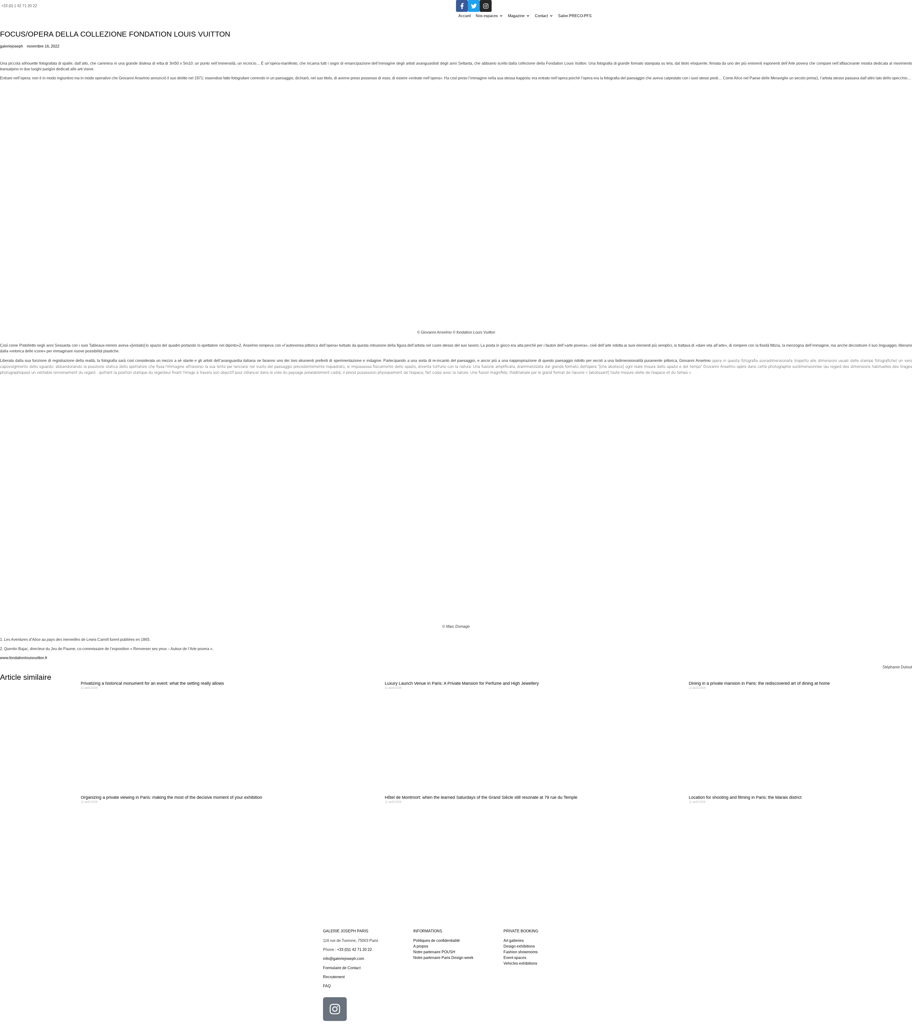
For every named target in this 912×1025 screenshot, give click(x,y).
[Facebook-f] (462, 6)
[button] (489, 16)
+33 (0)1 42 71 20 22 (354, 950)
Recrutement (334, 977)
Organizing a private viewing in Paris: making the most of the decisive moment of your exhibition (171, 797)
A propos (420, 946)
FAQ (327, 986)
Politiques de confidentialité (436, 941)
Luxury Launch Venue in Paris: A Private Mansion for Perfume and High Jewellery (462, 683)
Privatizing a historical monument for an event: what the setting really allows (152, 683)
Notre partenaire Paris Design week (443, 958)
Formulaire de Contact (342, 968)
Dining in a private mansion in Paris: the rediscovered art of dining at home (759, 683)
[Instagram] (486, 6)
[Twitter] (474, 6)
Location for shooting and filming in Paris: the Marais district (745, 797)
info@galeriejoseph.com (343, 959)
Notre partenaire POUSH (434, 952)
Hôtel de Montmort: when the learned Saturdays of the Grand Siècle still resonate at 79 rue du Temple (481, 797)
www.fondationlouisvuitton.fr (23, 658)
